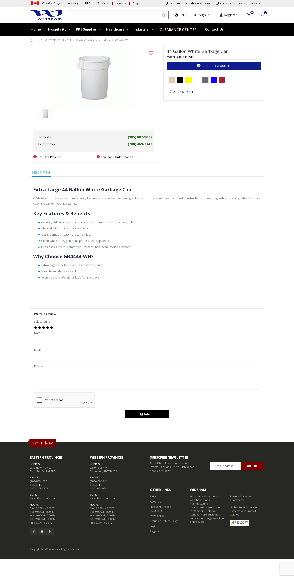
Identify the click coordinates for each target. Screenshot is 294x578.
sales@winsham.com (43, 498)
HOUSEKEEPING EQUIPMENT (55, 40)
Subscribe (252, 466)
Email (37, 349)
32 (183, 92)
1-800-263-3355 (39, 488)
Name (38, 333)
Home (36, 29)
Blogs (136, 3)
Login (153, 526)
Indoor (106, 40)
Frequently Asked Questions (160, 508)
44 (191, 92)
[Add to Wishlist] (151, 53)
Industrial (121, 3)
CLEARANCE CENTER (178, 29)
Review (38, 366)
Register (155, 531)
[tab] (172, 80)
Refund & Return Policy (164, 521)
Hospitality (57, 29)
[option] (93, 78)
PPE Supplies (86, 29)
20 (174, 92)
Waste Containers (86, 40)
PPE (87, 3)
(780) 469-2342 (98, 481)
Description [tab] (41, 172)
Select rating (42, 321)
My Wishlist (157, 516)
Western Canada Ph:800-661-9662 (189, 3)
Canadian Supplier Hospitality (60, 3)
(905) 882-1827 (38, 481)
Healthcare (103, 3)
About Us (155, 501)
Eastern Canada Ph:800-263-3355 (239, 3)
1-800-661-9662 (99, 488)
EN (181, 15)
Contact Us (214, 29)
